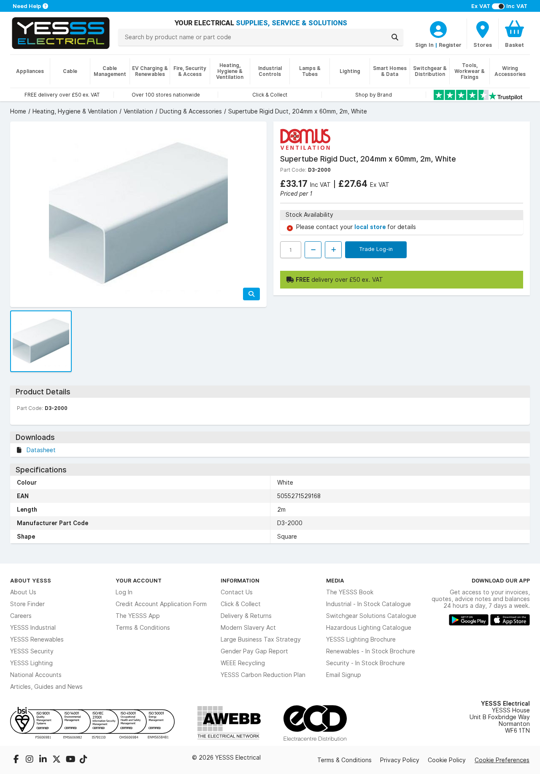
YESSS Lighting (31, 663)
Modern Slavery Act (248, 627)
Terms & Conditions (143, 627)
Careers (21, 615)
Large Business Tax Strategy (261, 639)
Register (450, 44)
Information (240, 580)
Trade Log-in (376, 248)
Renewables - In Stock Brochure (370, 651)
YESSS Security (32, 651)
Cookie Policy (447, 760)
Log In (124, 592)
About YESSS (30, 580)
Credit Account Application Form (161, 604)
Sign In (424, 44)
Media (335, 580)
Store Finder (27, 604)
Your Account (139, 580)
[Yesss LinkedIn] (44, 760)
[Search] (394, 37)
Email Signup (343, 675)
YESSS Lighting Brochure (361, 639)
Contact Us (237, 592)
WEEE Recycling (243, 663)
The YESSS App (138, 615)
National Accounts (36, 675)
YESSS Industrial (33, 627)
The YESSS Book (349, 592)
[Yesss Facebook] (17, 760)
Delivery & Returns (246, 615)
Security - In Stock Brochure (365, 663)
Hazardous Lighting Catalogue (368, 627)
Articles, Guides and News (46, 686)
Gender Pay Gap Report (254, 651)
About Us (23, 592)
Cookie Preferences (502, 760)
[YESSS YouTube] (71, 760)
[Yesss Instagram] (30, 760)
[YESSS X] (57, 760)
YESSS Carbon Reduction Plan (263, 675)
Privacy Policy (399, 760)
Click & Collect (241, 604)
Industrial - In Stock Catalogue (368, 604)
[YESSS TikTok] (83, 760)
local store (370, 227)
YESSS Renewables (37, 639)
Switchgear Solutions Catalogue (371, 615)
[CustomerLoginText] (438, 28)
